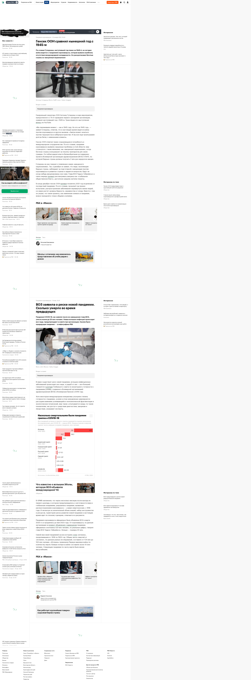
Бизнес (4, 678)
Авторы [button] (38, 255)
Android (109, 673)
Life (105, 49)
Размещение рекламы (92, 678)
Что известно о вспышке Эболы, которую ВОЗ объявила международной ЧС (54, 505)
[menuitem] (26, 2)
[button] (121, 2)
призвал (51, 194)
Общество (5, 66)
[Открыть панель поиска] (124, 2)
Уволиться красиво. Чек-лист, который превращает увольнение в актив (115, 37)
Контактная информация (93, 673)
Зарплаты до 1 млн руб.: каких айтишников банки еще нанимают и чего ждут (115, 55)
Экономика (5, 673)
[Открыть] (14, 2)
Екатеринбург (27, 673)
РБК (37, 175)
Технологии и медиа (8, 355)
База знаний (107, 536)
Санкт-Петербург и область (31, 671)
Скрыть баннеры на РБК (72, 671)
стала (75, 552)
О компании (89, 671)
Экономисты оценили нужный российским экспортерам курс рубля (115, 341)
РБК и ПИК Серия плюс (8, 219)
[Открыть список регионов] (121, 2)
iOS (108, 671)
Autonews (106, 335)
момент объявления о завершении (63, 542)
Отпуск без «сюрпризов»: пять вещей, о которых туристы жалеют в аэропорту (116, 323)
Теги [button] (43, 255)
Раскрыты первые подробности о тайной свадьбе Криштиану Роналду (115, 46)
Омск (24, 678)
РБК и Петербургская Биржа (10, 560)
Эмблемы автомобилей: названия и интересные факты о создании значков (115, 332)
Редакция (88, 676)
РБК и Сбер (5, 504)
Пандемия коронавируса (43, 37)
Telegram (47, 676)
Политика (5, 48)
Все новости (7, 41)
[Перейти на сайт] (14, 33)
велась (38, 122)
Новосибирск (27, 676)
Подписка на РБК (70, 673)
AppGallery (110, 676)
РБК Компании (107, 40)
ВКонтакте (47, 671)
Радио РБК (10, 2)
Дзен (45, 678)
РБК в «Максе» (44, 221)
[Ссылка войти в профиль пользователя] (128, 2)
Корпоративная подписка (72, 676)
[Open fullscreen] (91, 433)
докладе (49, 404)
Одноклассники (48, 673)
